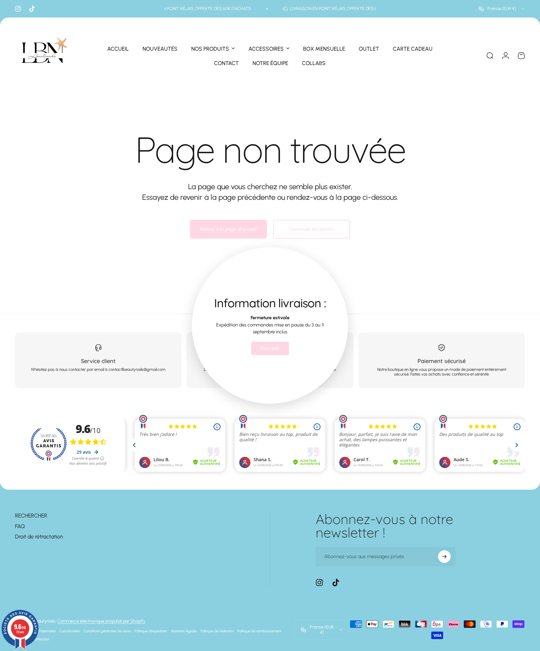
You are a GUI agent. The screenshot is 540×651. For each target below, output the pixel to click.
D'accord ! (270, 348)
